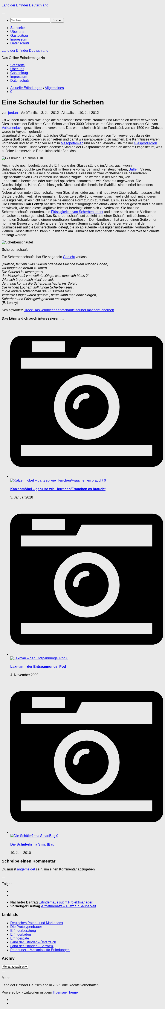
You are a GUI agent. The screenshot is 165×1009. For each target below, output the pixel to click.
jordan (13, 113)
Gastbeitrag (19, 35)
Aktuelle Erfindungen (26, 88)
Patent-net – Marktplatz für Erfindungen (40, 950)
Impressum (18, 39)
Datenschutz (19, 43)
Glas (36, 310)
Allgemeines (54, 88)
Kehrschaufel (65, 310)
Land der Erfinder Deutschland (25, 5)
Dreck (28, 310)
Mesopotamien (72, 143)
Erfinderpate (19, 938)
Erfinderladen (20, 934)
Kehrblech (47, 310)
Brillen (134, 169)
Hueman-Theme (65, 992)
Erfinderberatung (23, 930)
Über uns (17, 31)
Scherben (106, 310)
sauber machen (87, 310)
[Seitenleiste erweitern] (3, 877)
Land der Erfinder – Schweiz (31, 946)
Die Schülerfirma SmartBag (32, 844)
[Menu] (3, 13)
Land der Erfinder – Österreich (33, 942)
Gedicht (69, 257)
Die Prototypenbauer (26, 927)
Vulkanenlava (12, 128)
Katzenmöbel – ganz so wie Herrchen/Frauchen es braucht (57, 489)
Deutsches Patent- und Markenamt (36, 923)
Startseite (17, 28)
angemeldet (26, 869)
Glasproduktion (145, 143)
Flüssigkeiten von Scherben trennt (77, 212)
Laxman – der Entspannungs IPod (38, 666)
